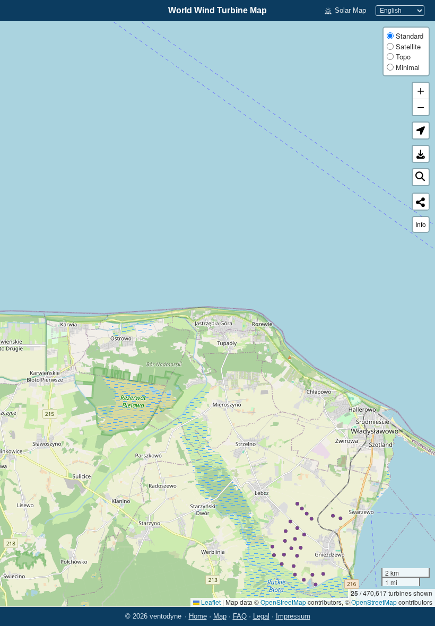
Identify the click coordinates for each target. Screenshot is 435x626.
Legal (261, 616)
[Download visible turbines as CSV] (421, 154)
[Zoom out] (421, 107)
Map (220, 616)
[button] (421, 130)
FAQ (240, 616)
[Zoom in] (421, 91)
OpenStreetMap (283, 601)
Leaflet (210, 601)
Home (198, 616)
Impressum (293, 616)
